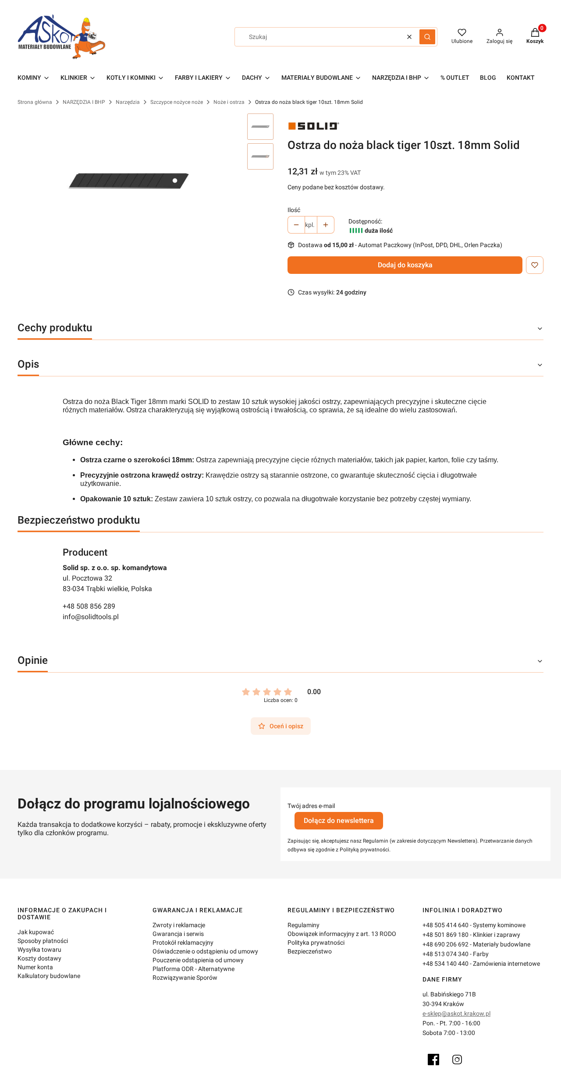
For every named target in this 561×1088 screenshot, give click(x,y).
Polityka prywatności (316, 942)
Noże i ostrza (229, 102)
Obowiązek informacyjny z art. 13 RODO (342, 933)
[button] (427, 36)
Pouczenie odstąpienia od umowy (198, 960)
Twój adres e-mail (311, 805)
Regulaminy (304, 925)
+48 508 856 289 (89, 606)
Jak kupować (36, 932)
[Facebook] (433, 1059)
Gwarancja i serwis (178, 933)
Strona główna (35, 102)
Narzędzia (128, 102)
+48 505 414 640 (446, 925)
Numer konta (35, 967)
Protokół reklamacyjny (183, 942)
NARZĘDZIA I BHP (84, 102)
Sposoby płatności (43, 940)
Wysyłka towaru (39, 949)
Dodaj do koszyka (405, 265)
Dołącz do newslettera (339, 820)
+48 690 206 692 (446, 944)
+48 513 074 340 (446, 953)
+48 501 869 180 (446, 934)
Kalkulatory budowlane (49, 975)
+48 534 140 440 (446, 963)
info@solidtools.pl (91, 617)
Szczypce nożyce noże (176, 102)
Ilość (294, 209)
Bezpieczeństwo (310, 951)
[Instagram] (457, 1059)
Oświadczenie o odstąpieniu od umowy (205, 951)
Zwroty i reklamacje (179, 925)
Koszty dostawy (39, 958)
